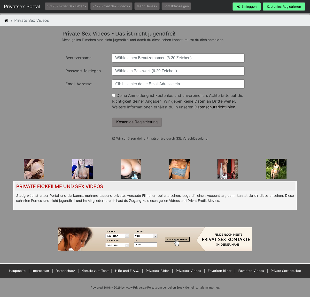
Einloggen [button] (249, 6)
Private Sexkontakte (286, 271)
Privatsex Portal (22, 6)
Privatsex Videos (188, 271)
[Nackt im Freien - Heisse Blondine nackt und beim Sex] (276, 168)
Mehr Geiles (146, 6)
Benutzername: (79, 57)
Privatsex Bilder (157, 271)
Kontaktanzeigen (176, 6)
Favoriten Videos (251, 271)
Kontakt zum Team (95, 271)
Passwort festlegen (83, 70)
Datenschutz (65, 271)
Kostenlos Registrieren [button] (284, 6)
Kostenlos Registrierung (137, 122)
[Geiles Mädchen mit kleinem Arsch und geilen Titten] (34, 168)
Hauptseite (17, 271)
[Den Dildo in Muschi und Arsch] (131, 168)
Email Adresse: (78, 83)
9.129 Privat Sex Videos (110, 6)
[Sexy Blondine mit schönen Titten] (82, 168)
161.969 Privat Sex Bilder (65, 6)
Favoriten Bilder (220, 271)
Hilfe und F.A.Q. (127, 271)
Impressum (40, 271)
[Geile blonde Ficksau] (179, 168)
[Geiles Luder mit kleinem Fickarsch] (227, 168)
